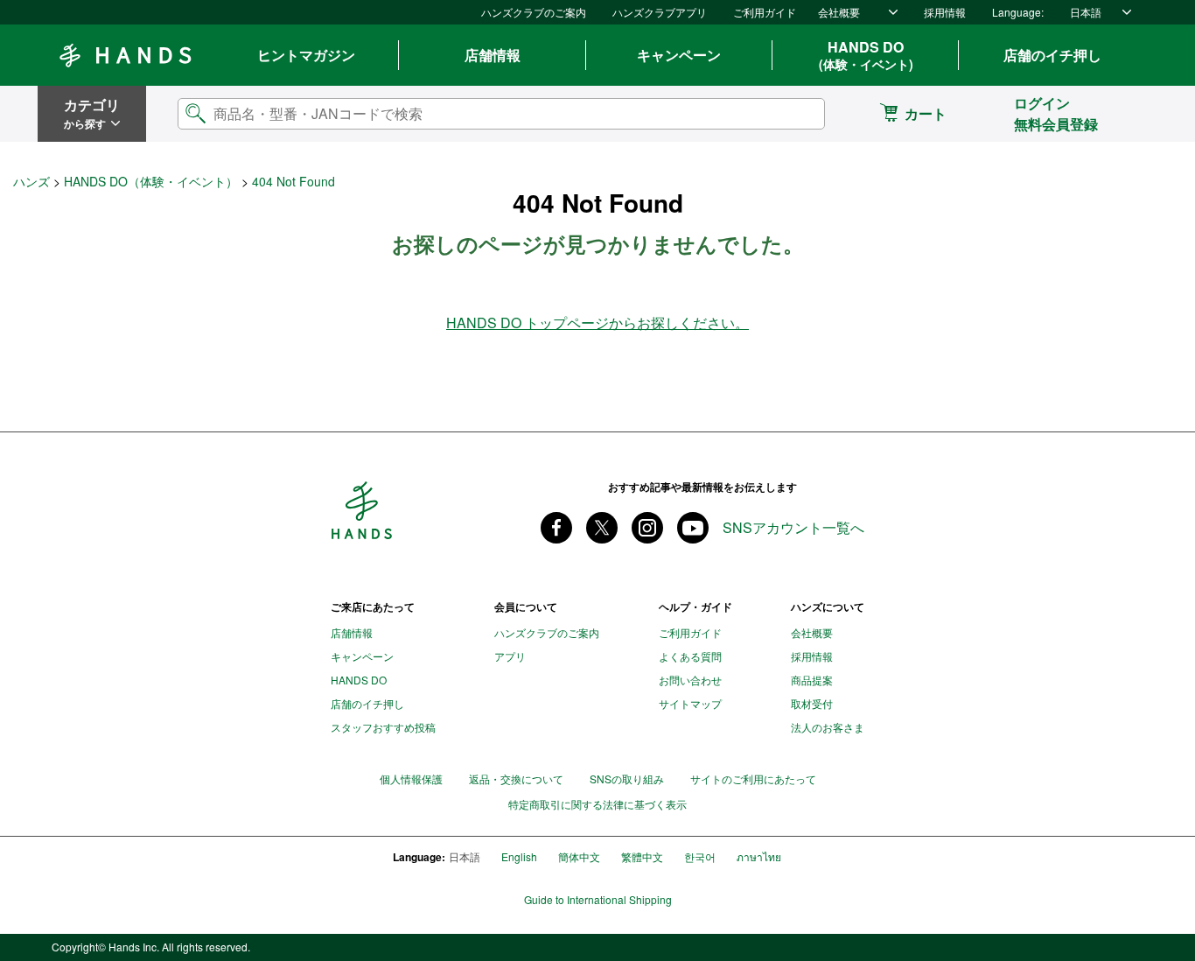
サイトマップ (690, 703)
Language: (1018, 11)
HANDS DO (866, 55)
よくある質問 (690, 656)
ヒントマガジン (306, 55)
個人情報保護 (411, 778)
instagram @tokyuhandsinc (647, 528)
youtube (693, 528)
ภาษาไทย (759, 856)
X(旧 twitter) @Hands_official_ (602, 528)
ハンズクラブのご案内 (533, 11)
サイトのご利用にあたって (753, 778)
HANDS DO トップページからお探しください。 (597, 322)
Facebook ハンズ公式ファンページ (556, 528)
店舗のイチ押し (1052, 55)
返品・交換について (516, 778)
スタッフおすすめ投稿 (383, 726)
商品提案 (812, 679)
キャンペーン (679, 55)
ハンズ (31, 181)
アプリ (510, 656)
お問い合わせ (690, 679)
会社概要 (839, 11)
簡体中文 (579, 856)
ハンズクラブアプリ (659, 11)
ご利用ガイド (764, 11)
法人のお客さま (827, 726)
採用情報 (945, 11)
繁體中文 (642, 856)
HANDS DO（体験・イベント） (151, 181)
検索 (797, 113)
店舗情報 (493, 55)
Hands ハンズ (125, 55)
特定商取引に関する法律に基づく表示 (597, 804)
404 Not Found (293, 181)
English (519, 856)
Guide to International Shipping (598, 900)
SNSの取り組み (627, 778)
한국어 (700, 856)
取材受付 (812, 703)
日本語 (1085, 11)
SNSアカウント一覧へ (793, 528)
